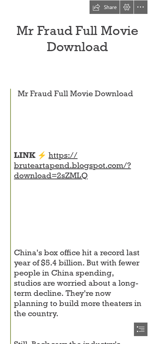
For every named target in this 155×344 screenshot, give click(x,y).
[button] (105, 7)
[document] (77, 172)
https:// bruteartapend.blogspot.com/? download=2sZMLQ (72, 165)
